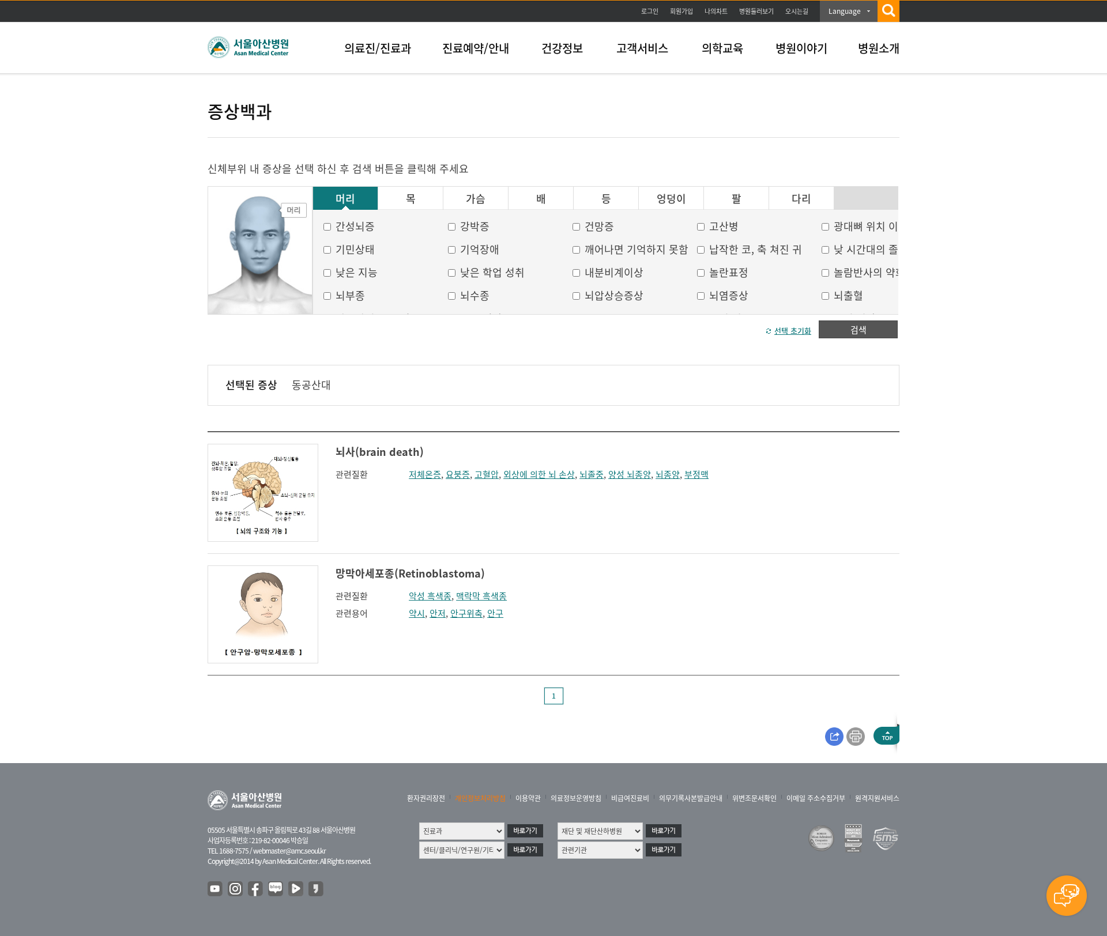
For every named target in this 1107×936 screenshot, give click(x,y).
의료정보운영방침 (576, 798)
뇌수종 (475, 295)
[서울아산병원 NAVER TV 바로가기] (296, 889)
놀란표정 (728, 272)
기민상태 (355, 249)
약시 (417, 613)
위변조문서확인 (754, 798)
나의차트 (716, 11)
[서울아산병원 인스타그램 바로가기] (236, 889)
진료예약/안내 (475, 48)
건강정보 (562, 48)
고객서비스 (642, 48)
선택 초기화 (792, 330)
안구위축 (466, 613)
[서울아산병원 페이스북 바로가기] (256, 889)
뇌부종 (350, 295)
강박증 (475, 226)
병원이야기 (801, 48)
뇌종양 (668, 474)
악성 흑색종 (430, 596)
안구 (495, 613)
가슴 (475, 199)
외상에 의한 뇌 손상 (539, 474)
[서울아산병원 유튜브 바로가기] (216, 889)
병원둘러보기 (756, 11)
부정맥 (696, 474)
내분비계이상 (614, 272)
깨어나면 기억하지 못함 (636, 249)
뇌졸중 (591, 474)
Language (845, 11)
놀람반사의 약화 (869, 272)
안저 (438, 613)
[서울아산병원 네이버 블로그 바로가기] (276, 889)
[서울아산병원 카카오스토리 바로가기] (316, 889)
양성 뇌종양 (629, 474)
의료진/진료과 (377, 48)
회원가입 (681, 11)
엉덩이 (671, 199)
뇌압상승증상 (614, 295)
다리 (801, 199)
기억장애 (479, 249)
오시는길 (796, 11)
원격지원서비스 (877, 798)
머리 (345, 199)
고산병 (724, 226)
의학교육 (722, 48)
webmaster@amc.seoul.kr (289, 851)
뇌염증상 (728, 295)
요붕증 (458, 474)
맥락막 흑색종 (481, 596)
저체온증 (425, 474)
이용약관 (528, 798)
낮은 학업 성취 (492, 272)
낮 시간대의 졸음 (871, 249)
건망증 (599, 226)
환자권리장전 (426, 798)
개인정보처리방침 (480, 798)
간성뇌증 (355, 226)
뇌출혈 (848, 295)
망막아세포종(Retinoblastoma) (410, 573)
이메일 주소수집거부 (815, 798)
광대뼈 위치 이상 (871, 226)
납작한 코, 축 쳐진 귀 (755, 249)
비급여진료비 (630, 798)
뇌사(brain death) (380, 451)
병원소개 (878, 48)
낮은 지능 (357, 272)
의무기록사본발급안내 (690, 798)
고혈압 (487, 474)
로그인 (649, 11)
